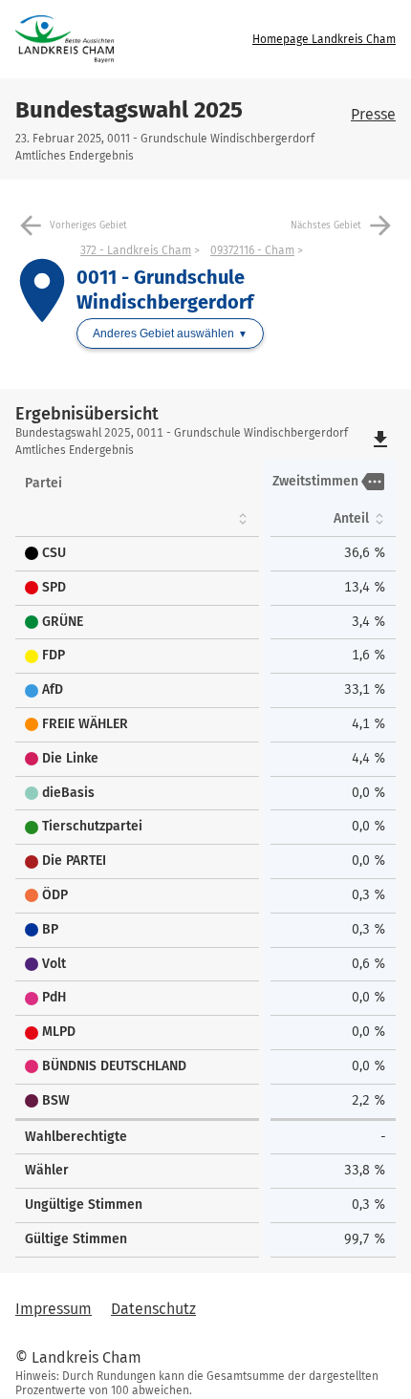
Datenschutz (153, 1309)
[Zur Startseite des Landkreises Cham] (114, 39)
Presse (373, 114)
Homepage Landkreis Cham (324, 39)
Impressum (53, 1309)
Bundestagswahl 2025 (129, 110)
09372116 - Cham (252, 250)
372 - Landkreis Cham (135, 250)
